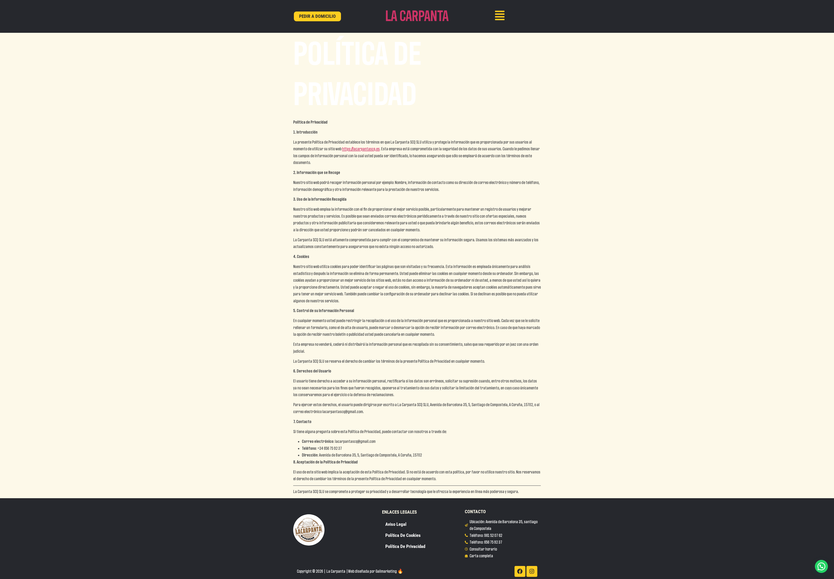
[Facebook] (520, 571)
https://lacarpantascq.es (361, 149)
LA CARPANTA (416, 16)
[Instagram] (531, 571)
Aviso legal (395, 524)
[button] (821, 566)
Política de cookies (403, 535)
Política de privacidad (405, 546)
